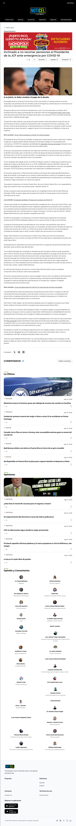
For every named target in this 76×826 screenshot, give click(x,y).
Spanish (42, 782)
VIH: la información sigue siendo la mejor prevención (26, 530)
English (41, 785)
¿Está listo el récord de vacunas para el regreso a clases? (27, 504)
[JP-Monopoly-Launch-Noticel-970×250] (38, 41)
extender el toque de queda (50, 144)
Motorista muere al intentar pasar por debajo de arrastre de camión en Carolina (37, 403)
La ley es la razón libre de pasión (17, 559)
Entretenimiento (66, 19)
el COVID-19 (15, 166)
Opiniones (42, 19)
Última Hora (9, 19)
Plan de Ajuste (11, 321)
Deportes (53, 19)
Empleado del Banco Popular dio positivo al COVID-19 (33, 200)
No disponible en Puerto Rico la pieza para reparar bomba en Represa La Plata (37, 461)
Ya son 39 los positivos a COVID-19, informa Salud (31, 135)
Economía (31, 19)
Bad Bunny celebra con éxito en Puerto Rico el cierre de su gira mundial (34, 448)
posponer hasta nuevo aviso (60, 112)
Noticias (20, 19)
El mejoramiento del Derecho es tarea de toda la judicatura (29, 517)
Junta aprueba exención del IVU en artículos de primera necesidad (38, 287)
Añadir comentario (64, 361)
